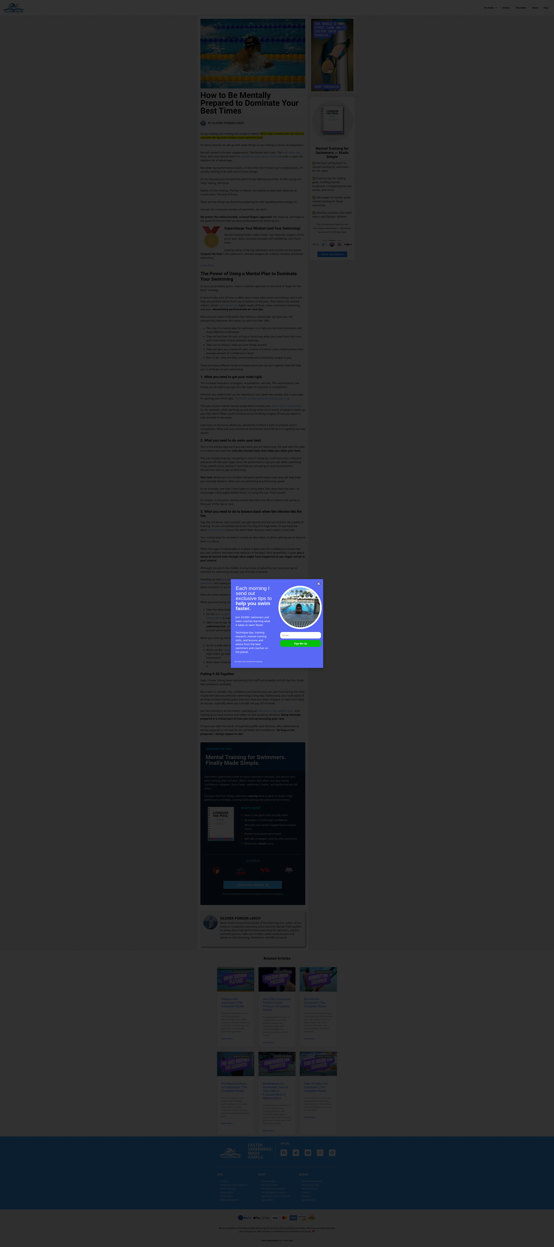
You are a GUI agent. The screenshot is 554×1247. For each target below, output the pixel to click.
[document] (277, 623)
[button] (318, 583)
